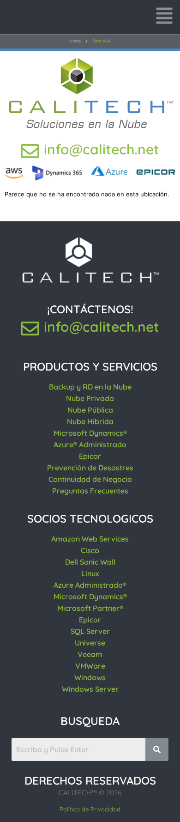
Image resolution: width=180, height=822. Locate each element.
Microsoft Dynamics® (90, 433)
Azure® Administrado (90, 444)
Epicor (90, 456)
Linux (90, 573)
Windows (90, 677)
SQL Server (90, 631)
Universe (90, 642)
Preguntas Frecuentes (90, 490)
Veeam (90, 654)
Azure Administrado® (90, 585)
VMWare (90, 665)
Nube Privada (90, 398)
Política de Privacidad (90, 809)
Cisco (90, 550)
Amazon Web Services (90, 538)
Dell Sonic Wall (90, 561)
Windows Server (90, 689)
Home (75, 40)
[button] (164, 17)
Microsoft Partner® (90, 608)
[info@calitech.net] (30, 151)
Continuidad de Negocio (90, 479)
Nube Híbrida (90, 421)
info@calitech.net (101, 149)
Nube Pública (90, 409)
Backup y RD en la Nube (90, 386)
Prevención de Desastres (90, 467)
